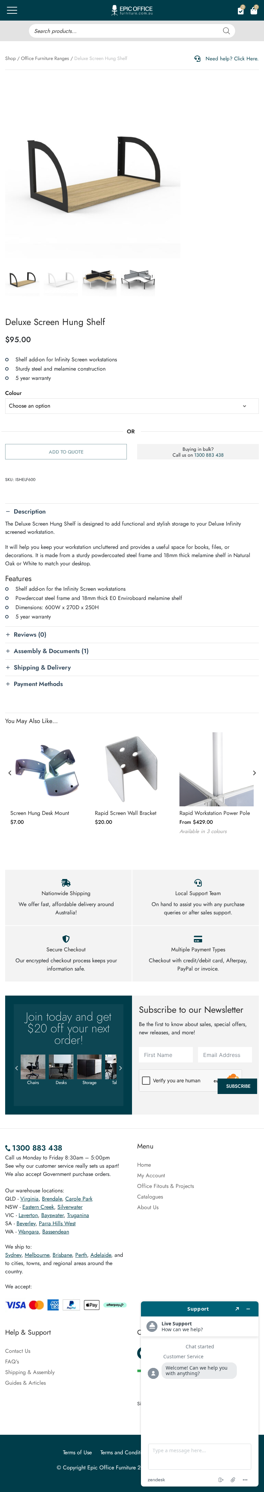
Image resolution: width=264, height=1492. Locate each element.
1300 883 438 (209, 455)
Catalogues (150, 1197)
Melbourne (37, 1255)
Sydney (13, 1255)
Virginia (29, 1199)
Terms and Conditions (125, 1452)
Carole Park (78, 1199)
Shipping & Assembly (30, 1372)
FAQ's (12, 1361)
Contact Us (17, 1351)
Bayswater (52, 1215)
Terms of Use (77, 1452)
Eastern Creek (38, 1207)
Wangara (28, 1232)
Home (144, 1165)
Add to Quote (66, 451)
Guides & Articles (25, 1383)
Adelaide (100, 1255)
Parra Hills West (57, 1223)
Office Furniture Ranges (45, 58)
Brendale (52, 1199)
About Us (147, 1207)
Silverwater (69, 1207)
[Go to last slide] (9, 773)
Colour (13, 393)
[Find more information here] (199, 1394)
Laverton (28, 1215)
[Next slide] (254, 773)
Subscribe (238, 1086)
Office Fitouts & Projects (165, 1186)
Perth (81, 1255)
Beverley (25, 1223)
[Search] (226, 31)
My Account (151, 1175)
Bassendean (55, 1232)
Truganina (78, 1215)
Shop (10, 58)
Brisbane (62, 1255)
